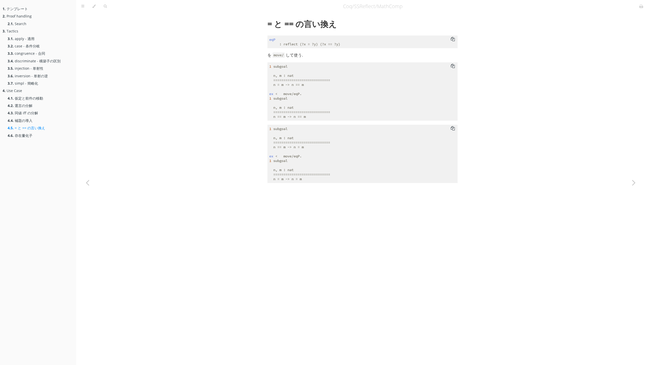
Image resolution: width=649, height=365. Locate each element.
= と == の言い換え (26, 127)
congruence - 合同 (26, 53)
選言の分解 (20, 105)
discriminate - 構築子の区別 (34, 61)
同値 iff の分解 (23, 113)
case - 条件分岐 (24, 46)
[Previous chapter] (87, 182)
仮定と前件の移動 (25, 98)
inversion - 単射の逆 (28, 76)
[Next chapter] (633, 182)
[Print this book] (641, 6)
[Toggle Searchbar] (105, 6)
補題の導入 (20, 120)
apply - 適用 (21, 38)
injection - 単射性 (25, 68)
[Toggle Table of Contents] (82, 6)
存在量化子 (20, 135)
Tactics (10, 31)
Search (17, 23)
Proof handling (17, 16)
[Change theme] (94, 6)
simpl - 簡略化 (23, 83)
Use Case (12, 90)
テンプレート (15, 8)
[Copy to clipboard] (452, 39)
